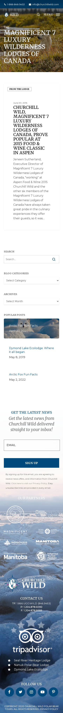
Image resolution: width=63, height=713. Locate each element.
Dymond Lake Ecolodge (31, 669)
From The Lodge (19, 89)
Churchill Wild (18, 226)
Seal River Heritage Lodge (32, 660)
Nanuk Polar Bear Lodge (31, 665)
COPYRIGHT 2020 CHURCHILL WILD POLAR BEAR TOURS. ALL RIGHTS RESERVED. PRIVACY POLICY (31, 707)
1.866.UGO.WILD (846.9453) (34, 603)
